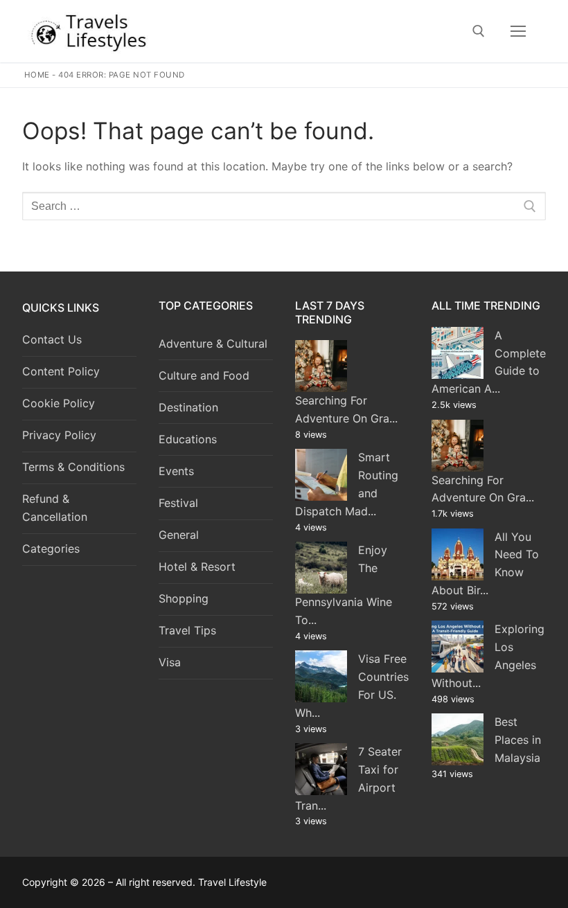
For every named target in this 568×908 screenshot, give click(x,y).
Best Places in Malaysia (518, 740)
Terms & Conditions (73, 467)
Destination (188, 407)
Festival (178, 503)
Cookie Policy (58, 403)
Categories (51, 548)
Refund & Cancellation (54, 508)
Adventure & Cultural (213, 343)
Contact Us (52, 339)
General (179, 535)
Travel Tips (187, 630)
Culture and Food (204, 375)
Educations (188, 439)
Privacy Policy (59, 435)
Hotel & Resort (197, 566)
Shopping (183, 598)
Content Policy (61, 371)
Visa (170, 662)
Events (176, 471)
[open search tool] (478, 31)
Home (37, 75)
